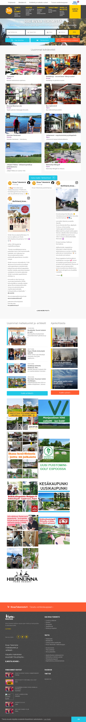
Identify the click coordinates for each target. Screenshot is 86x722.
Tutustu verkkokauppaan (59, 2)
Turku (22, 710)
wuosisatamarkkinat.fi (15, 298)
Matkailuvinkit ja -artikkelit (69, 40)
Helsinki (21, 695)
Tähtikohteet (44, 40)
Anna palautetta (50, 652)
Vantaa (27, 674)
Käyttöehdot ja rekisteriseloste (55, 661)
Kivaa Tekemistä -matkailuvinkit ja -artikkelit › (11, 647)
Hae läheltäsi (19, 40)
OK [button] (79, 719)
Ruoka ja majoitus (51, 628)
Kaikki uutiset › (65, 393)
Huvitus (48, 622)
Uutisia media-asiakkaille (53, 642)
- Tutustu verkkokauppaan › (32, 607)
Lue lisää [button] (47, 719)
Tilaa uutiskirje (50, 650)
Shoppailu (49, 624)
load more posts (43, 310)
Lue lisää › (8, 629)
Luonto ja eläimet (51, 620)
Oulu (25, 680)
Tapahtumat (49, 626)
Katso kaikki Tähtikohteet (41, 178)
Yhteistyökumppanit (52, 659)
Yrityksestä (11, 2)
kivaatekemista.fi (13, 305)
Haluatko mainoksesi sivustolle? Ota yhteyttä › (14, 655)
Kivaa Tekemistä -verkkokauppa (55, 644)
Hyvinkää (26, 689)
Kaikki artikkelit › (27, 393)
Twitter (48, 674)
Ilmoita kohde (50, 648)
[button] (19, 188)
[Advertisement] (43, 595)
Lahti (20, 703)
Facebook (48, 670)
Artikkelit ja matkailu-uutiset (38, 2)
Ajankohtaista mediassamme (54, 655)
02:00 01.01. (48, 679)
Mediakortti (22, 2)
